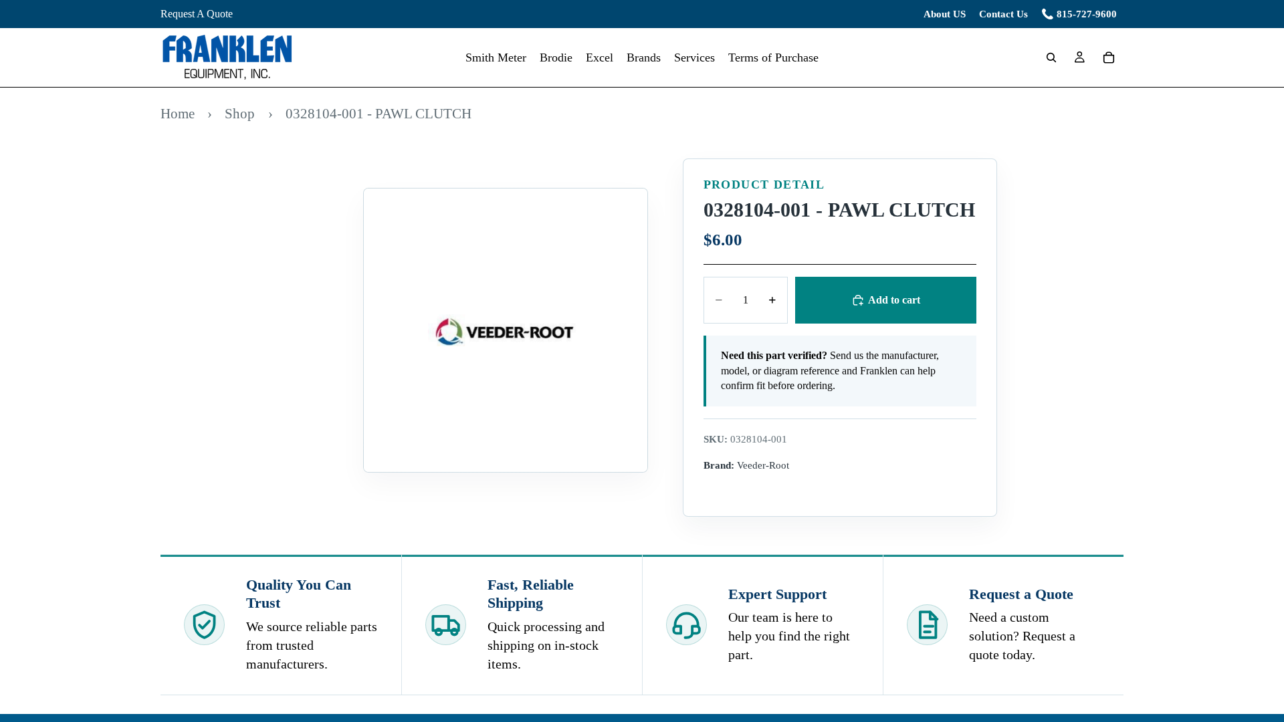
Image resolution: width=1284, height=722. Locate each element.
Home (177, 113)
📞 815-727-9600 (1079, 14)
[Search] (1051, 57)
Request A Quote (196, 13)
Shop (240, 113)
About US (945, 14)
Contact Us (1003, 14)
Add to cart (894, 300)
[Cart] (1109, 57)
